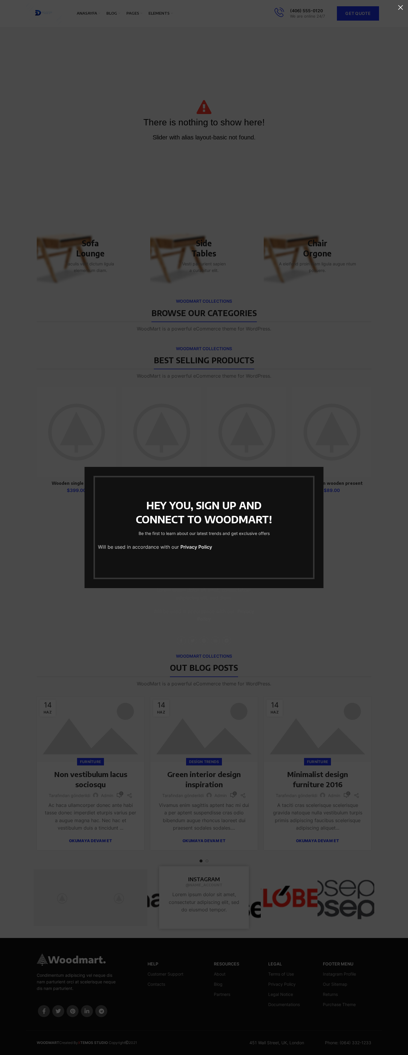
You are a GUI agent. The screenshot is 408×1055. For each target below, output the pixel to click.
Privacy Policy (196, 547)
